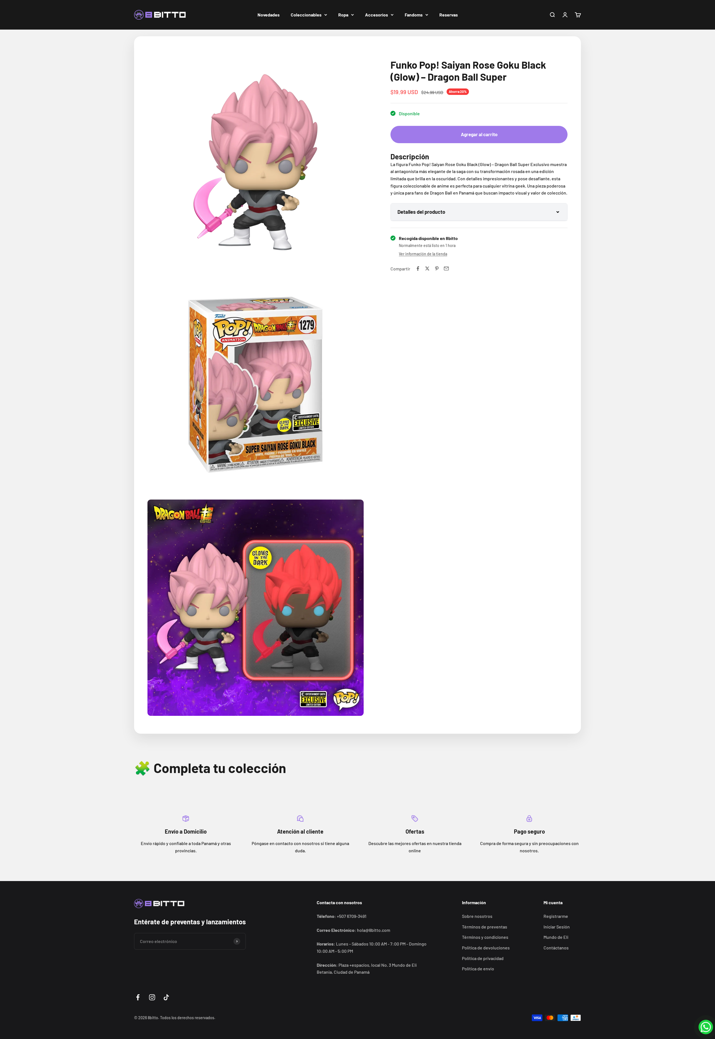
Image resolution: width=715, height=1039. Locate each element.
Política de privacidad (483, 958)
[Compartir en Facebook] (418, 268)
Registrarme (556, 916)
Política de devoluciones (486, 947)
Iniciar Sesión (557, 926)
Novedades (269, 14)
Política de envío (478, 968)
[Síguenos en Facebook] (138, 997)
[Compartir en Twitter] (427, 268)
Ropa (343, 14)
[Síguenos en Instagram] (152, 997)
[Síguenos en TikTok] (166, 997)
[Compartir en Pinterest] (437, 268)
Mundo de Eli (556, 937)
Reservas (448, 14)
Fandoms (414, 14)
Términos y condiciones (485, 937)
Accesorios (376, 14)
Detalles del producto (421, 211)
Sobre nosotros (477, 916)
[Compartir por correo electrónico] (446, 268)
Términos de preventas (484, 926)
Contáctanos (556, 947)
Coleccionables (306, 14)
